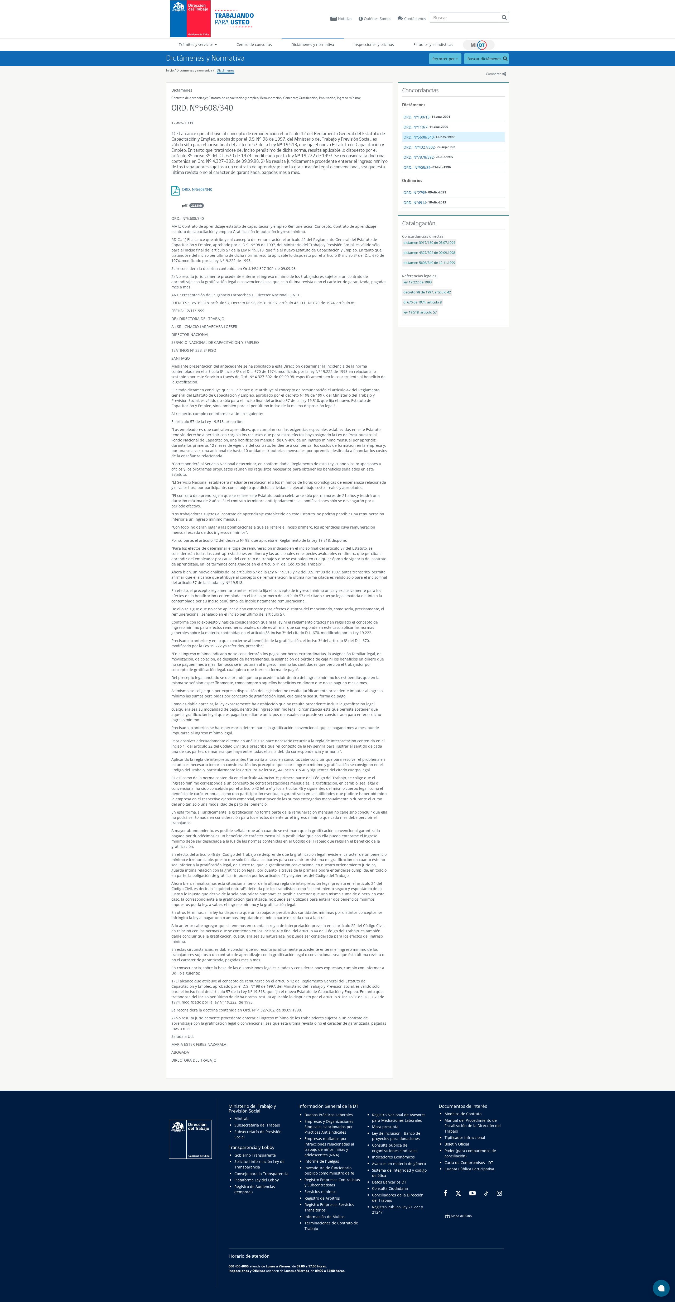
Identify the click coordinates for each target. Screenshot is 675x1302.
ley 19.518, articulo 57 (420, 312)
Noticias (345, 18)
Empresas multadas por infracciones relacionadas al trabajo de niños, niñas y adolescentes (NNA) (329, 1146)
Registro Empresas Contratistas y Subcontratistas (332, 1182)
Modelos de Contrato (463, 1113)
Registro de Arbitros (322, 1198)
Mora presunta (385, 1126)
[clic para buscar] (504, 17)
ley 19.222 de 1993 (417, 282)
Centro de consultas (254, 44)
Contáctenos (415, 18)
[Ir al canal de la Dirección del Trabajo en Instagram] (498, 1193)
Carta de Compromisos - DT (469, 1162)
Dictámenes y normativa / (195, 70)
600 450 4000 (239, 1266)
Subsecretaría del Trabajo (257, 1125)
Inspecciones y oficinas (374, 44)
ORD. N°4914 (414, 202)
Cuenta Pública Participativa (469, 1168)
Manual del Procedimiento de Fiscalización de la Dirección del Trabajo (473, 1126)
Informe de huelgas (322, 1161)
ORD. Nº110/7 (415, 127)
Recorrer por (444, 58)
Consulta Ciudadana (390, 1188)
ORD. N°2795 (414, 192)
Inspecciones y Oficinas (247, 1270)
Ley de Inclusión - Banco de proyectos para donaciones (396, 1136)
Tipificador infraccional (465, 1137)
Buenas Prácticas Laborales (329, 1114)
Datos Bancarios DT (389, 1182)
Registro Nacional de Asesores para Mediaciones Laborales (399, 1117)
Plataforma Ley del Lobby (256, 1179)
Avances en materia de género (399, 1163)
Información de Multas (325, 1216)
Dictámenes (225, 70)
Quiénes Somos (377, 18)
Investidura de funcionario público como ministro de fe (329, 1170)
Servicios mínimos (320, 1191)
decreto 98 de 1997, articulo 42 (427, 292)
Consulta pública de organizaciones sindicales (394, 1148)
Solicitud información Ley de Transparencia (259, 1164)
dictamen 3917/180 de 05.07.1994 (429, 242)
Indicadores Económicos (393, 1157)
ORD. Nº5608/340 (197, 189)
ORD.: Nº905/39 (417, 167)
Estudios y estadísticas (433, 44)
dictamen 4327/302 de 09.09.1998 (429, 252)
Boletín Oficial (457, 1144)
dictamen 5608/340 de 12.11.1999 (429, 262)
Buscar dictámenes (484, 58)
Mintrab (241, 1118)
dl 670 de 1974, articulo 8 (422, 302)
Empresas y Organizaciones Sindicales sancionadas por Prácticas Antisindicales (329, 1127)
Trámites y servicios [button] (197, 44)
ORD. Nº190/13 (416, 117)
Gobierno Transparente (255, 1155)
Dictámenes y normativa (312, 44)
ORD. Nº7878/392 (418, 157)
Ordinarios (412, 180)
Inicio (170, 70)
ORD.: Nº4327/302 (419, 147)
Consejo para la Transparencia (261, 1173)
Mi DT (479, 45)
